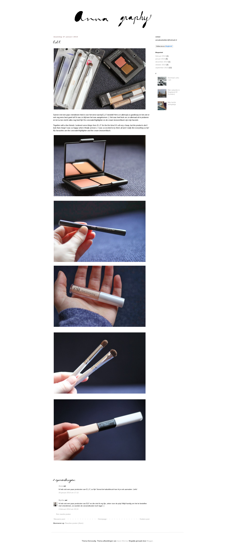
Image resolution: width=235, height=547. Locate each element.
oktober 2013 (160, 65)
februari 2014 (160, 56)
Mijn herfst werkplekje (172, 103)
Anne (61, 486)
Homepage (102, 519)
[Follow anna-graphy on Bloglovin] (164, 47)
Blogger (150, 541)
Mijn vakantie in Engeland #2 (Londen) (174, 92)
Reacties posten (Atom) (74, 523)
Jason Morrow (122, 541)
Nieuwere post (59, 519)
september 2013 (161, 68)
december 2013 (161, 62)
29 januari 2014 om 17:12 (69, 493)
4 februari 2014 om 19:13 (68, 509)
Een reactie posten (63, 514)
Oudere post (144, 519)
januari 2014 (160, 59)
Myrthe (61, 500)
